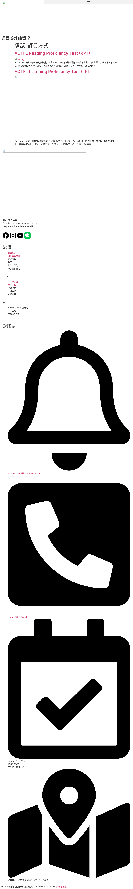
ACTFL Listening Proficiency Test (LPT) (53, 71)
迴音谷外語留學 (15, 38)
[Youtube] (20, 235)
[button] (88, 2)
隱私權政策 (61, 886)
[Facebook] (6, 235)
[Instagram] (13, 235)
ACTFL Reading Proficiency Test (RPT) (52, 53)
